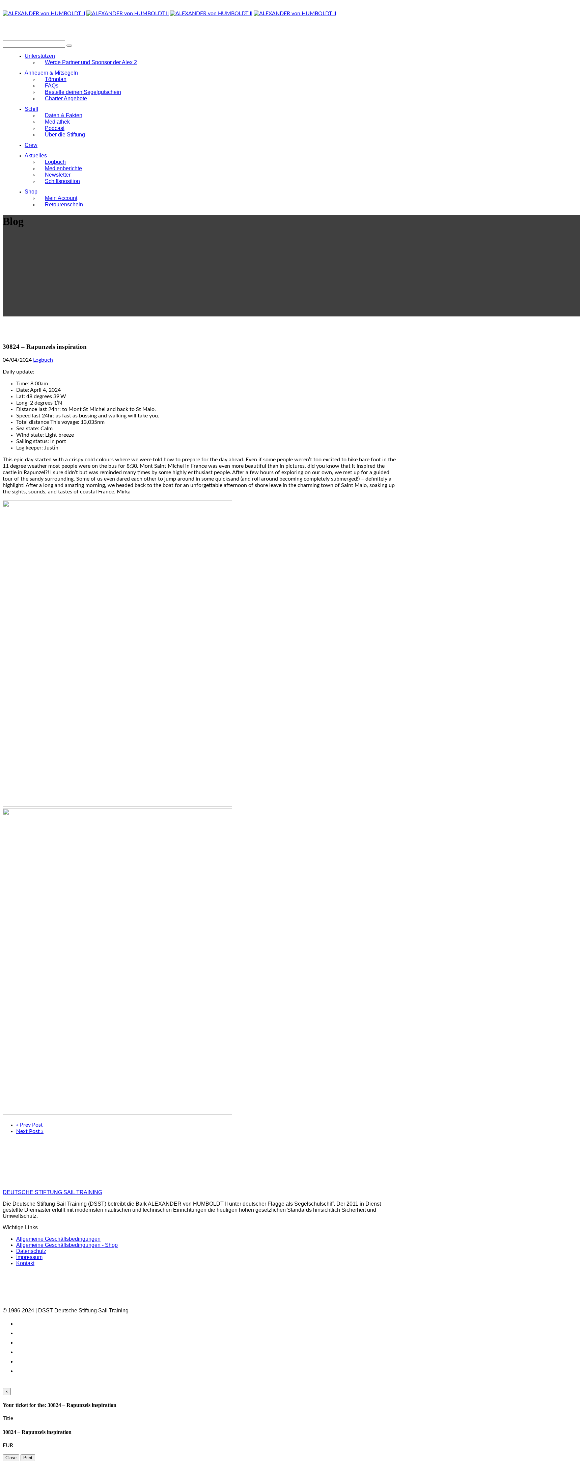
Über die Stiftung (65, 134)
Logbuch (43, 360)
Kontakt (25, 1263)
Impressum (29, 1257)
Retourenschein (64, 204)
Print (27, 1457)
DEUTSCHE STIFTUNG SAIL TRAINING (52, 1192)
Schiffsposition (62, 181)
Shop (31, 192)
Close (11, 1457)
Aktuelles (36, 155)
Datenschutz (31, 1251)
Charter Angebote (66, 98)
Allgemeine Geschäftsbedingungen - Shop (67, 1245)
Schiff (31, 109)
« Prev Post (29, 1125)
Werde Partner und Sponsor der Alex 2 (91, 62)
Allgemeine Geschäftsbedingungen (58, 1239)
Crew (31, 145)
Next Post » (30, 1131)
